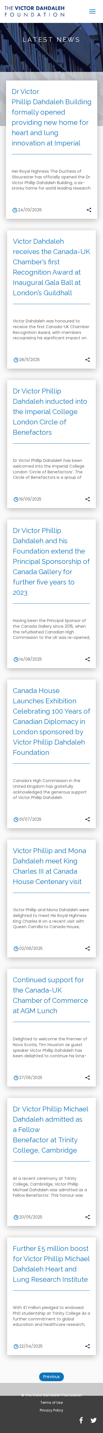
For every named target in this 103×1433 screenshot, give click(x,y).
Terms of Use (51, 1402)
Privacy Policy (51, 1410)
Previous (51, 1376)
